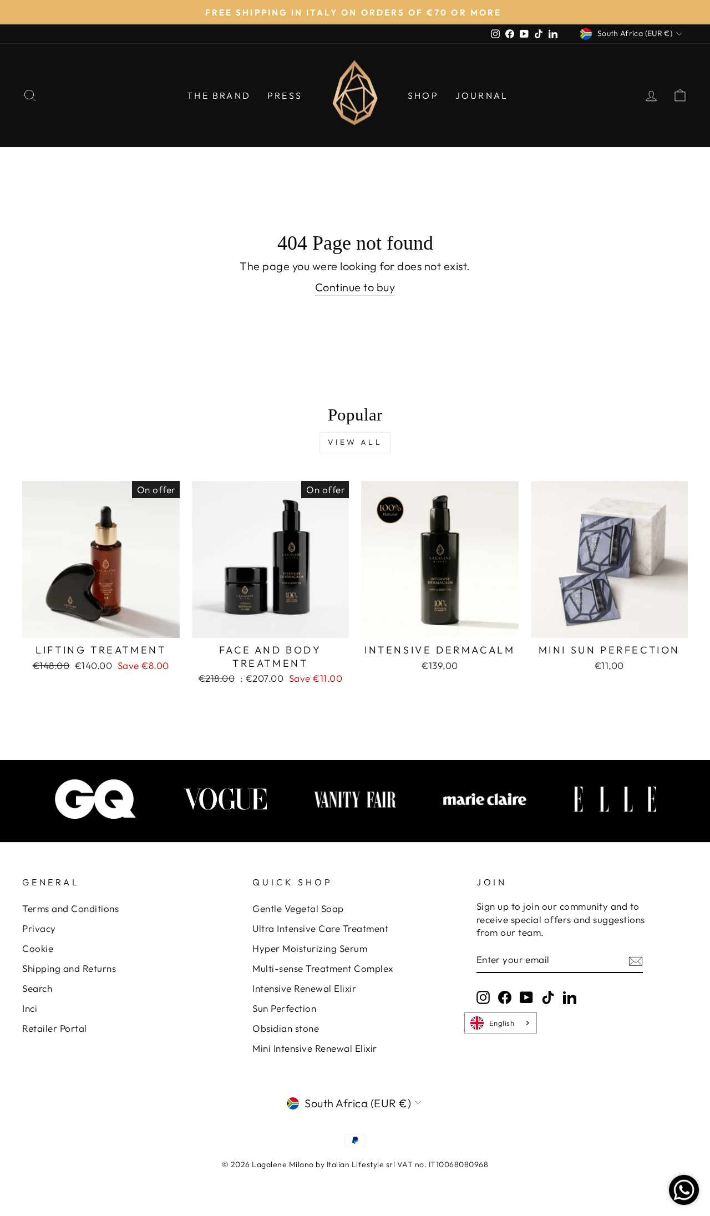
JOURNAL (481, 95)
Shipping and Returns (69, 968)
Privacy (39, 928)
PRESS (284, 95)
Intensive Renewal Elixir (304, 988)
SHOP (423, 95)
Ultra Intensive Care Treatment (320, 928)
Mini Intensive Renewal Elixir (314, 1048)
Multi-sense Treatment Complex (322, 968)
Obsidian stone (285, 1028)
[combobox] (500, 1022)
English (502, 1023)
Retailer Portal (54, 1028)
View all (355, 442)
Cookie (37, 948)
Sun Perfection (284, 1008)
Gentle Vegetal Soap (298, 908)
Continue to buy (355, 287)
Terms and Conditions (70, 908)
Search (37, 988)
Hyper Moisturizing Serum (309, 948)
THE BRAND (219, 95)
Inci (29, 1008)
